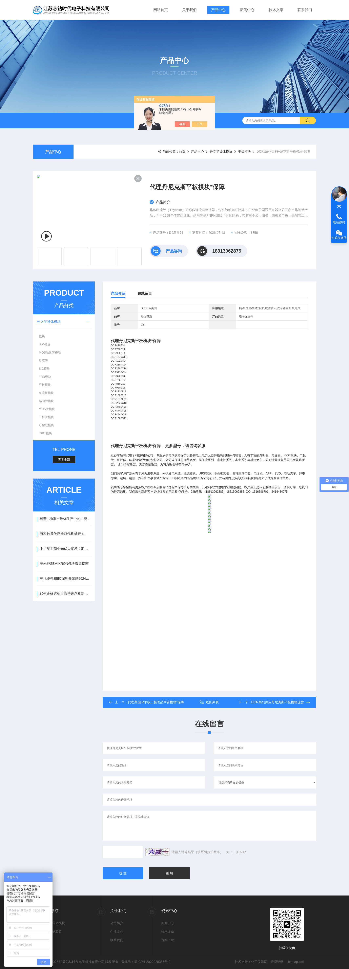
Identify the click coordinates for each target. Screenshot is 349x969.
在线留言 (145, 293)
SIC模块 (44, 368)
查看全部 (64, 459)
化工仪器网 (259, 962)
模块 (42, 336)
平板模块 (244, 151)
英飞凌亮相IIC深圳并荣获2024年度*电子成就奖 (65, 579)
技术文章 (276, 10)
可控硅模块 (46, 425)
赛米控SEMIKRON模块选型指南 (64, 564)
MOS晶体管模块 (50, 352)
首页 (182, 151)
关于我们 (189, 10)
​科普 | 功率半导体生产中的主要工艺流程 (65, 519)
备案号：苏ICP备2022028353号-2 (145, 962)
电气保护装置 (52, 931)
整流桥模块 (46, 393)
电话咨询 (339, 222)
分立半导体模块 (221, 151)
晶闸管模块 (46, 401)
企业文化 (116, 931)
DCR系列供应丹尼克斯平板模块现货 (277, 702)
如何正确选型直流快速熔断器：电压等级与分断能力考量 (65, 593)
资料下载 (167, 940)
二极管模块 (46, 417)
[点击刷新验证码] (157, 852)
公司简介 (116, 923)
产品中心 (218, 10)
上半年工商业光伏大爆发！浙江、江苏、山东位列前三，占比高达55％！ (65, 549)
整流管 (43, 360)
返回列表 (212, 702)
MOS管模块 (47, 409)
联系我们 (304, 10)
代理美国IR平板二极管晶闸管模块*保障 (156, 702)
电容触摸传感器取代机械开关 (62, 534)
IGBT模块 (45, 433)
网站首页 (160, 10)
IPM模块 (44, 344)
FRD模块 (45, 376)
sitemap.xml (295, 962)
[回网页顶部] (339, 207)
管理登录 (276, 962)
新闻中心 (247, 10)
